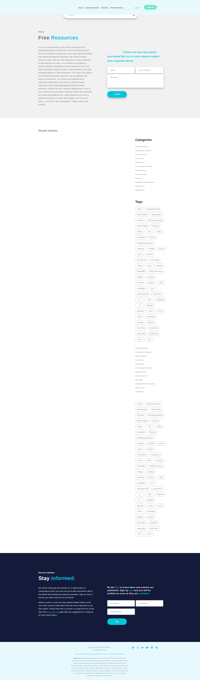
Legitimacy (140, 248)
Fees (139, 339)
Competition (141, 237)
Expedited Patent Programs (145, 182)
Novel (149, 266)
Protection (140, 220)
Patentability (141, 271)
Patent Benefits (142, 214)
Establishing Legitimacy (145, 243)
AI (139, 305)
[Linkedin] (152, 648)
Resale (139, 232)
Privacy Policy (89, 654)
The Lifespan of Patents (143, 166)
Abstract (151, 322)
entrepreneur (157, 294)
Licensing (155, 226)
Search (134, 15)
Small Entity (154, 328)
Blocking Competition (155, 220)
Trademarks (139, 162)
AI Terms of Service (102, 654)
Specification (151, 316)
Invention (150, 254)
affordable (140, 311)
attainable (150, 305)
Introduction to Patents (143, 150)
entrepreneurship (142, 294)
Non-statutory (141, 260)
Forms (160, 311)
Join (117, 621)
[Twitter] (142, 648)
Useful (139, 266)
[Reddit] (156, 648)
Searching (138, 178)
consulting (150, 277)
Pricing (112, 654)
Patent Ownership (141, 146)
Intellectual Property (153, 209)
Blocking (152, 237)
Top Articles (139, 158)
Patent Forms (140, 186)
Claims (139, 316)
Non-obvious (155, 260)
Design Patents (140, 170)
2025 (149, 300)
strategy (139, 277)
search (139, 254)
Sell (149, 232)
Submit (117, 94)
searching (140, 282)
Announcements (141, 154)
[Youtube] (147, 648)
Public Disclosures (156, 271)
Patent (139, 209)
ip (139, 300)
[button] (150, 7)
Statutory (159, 266)
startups (151, 282)
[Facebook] (133, 648)
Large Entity (141, 334)
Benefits (151, 248)
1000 (160, 282)
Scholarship (139, 190)
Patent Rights (156, 214)
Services (104, 8)
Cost (149, 339)
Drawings (140, 322)
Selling (159, 232)
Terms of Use (79, 654)
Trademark (160, 300)
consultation (141, 288)
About (80, 8)
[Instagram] (138, 648)
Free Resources (116, 8)
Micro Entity (141, 328)
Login (136, 8)
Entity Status (154, 334)
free (152, 288)
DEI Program (120, 654)
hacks (151, 311)
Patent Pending (142, 226)
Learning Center (92, 8)
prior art (161, 248)
